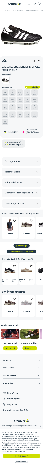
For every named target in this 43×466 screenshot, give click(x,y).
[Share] (33, 61)
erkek (8, 10)
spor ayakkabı (18, 10)
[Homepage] (14, 4)
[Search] (29, 3)
